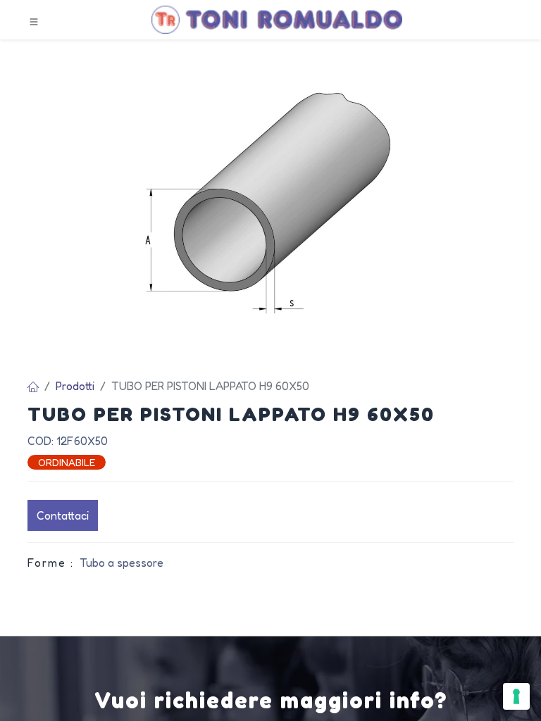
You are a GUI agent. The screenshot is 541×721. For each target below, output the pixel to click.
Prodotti (75, 386)
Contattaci (63, 515)
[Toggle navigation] (33, 20)
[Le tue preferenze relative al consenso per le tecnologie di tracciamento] (516, 696)
